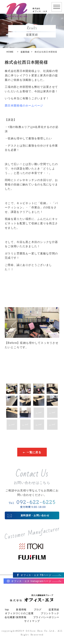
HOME (9, 51)
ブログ (38, 609)
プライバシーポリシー (46, 617)
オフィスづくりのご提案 (19, 613)
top (7, 609)
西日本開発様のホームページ (24, 105)
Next (54, 329)
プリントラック (50, 613)
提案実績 (25, 51)
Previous (10, 329)
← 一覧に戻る (32, 452)
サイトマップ (32, 621)
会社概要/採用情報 (15, 617)
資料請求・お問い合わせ (35, 515)
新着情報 (21, 609)
